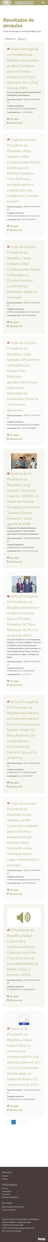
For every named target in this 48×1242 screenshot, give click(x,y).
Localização (6, 1191)
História (5, 1176)
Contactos (6, 1194)
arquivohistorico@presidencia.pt (21, 1228)
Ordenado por (10, 39)
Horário (5, 1188)
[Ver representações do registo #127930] (24, 461)
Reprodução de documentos (13, 1207)
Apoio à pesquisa (8, 1210)
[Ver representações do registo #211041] (24, 917)
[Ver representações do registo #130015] (24, 584)
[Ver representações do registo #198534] (24, 1020)
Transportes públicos (10, 1197)
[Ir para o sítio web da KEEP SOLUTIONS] (42, 1239)
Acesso (5, 1179)
